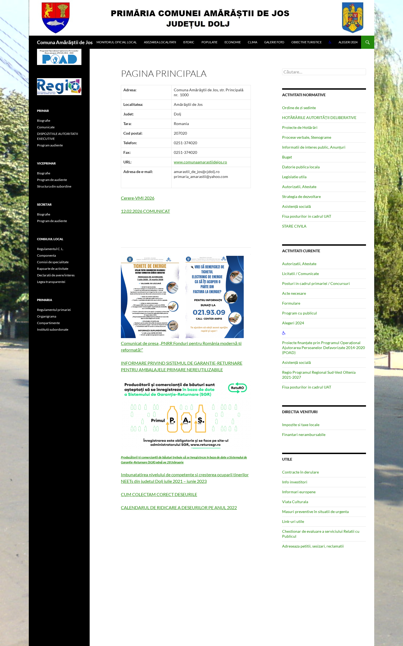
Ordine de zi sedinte (299, 107)
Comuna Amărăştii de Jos (65, 42)
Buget (287, 157)
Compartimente (48, 323)
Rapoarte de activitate (52, 269)
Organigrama (46, 316)
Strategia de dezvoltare (301, 196)
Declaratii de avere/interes (56, 275)
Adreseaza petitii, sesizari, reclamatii (313, 546)
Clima (252, 42)
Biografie (43, 120)
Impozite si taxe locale (300, 424)
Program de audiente (52, 180)
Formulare (291, 303)
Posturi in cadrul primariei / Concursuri (316, 283)
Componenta (46, 255)
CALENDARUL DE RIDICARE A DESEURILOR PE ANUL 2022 (179, 507)
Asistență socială (296, 206)
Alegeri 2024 (348, 42)
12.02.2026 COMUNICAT (145, 211)
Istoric (188, 42)
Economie (233, 42)
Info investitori (294, 482)
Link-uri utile (293, 521)
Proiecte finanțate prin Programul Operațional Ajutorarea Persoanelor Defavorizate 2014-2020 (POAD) (323, 347)
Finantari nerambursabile (303, 434)
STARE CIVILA (294, 226)
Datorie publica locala (301, 167)
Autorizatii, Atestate (299, 186)
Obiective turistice (306, 42)
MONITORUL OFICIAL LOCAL (117, 42)
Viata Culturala (295, 501)
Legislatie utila (294, 176)
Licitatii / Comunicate (300, 273)
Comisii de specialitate (53, 262)
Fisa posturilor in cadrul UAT (306, 216)
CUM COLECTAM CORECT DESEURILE (159, 494)
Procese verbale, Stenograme (306, 137)
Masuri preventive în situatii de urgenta (315, 511)
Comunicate (46, 127)
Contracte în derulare (300, 472)
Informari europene (299, 491)
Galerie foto (274, 42)
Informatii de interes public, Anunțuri (313, 147)
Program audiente (50, 145)
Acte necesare (294, 293)
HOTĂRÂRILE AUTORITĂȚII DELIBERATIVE (319, 117)
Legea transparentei (51, 282)
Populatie (209, 42)
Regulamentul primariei (54, 310)
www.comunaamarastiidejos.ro (200, 162)
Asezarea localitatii (160, 42)
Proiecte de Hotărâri (299, 127)
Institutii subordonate (52, 329)
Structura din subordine (54, 186)
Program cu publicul (299, 313)
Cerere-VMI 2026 (137, 197)
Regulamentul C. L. (50, 249)
